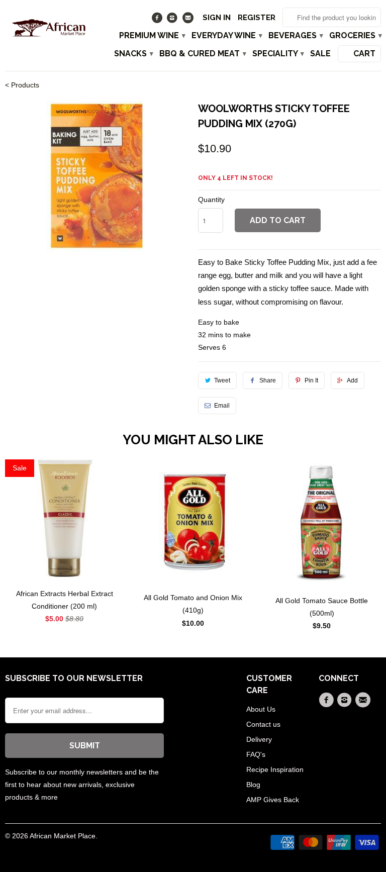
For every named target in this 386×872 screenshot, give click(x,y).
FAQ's (255, 754)
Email (222, 405)
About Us (260, 709)
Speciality (277, 53)
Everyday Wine (226, 35)
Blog (253, 785)
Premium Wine (151, 35)
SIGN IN (217, 17)
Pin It (311, 380)
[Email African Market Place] (189, 20)
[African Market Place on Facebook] (158, 20)
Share (267, 380)
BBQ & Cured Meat (202, 53)
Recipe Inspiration (275, 769)
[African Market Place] (48, 27)
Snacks (133, 53)
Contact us (263, 724)
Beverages (295, 35)
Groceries (355, 35)
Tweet (222, 380)
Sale (320, 53)
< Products (22, 85)
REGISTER (256, 17)
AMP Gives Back (272, 800)
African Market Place (62, 836)
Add (352, 380)
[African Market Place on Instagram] (173, 20)
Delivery (259, 739)
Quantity (211, 200)
